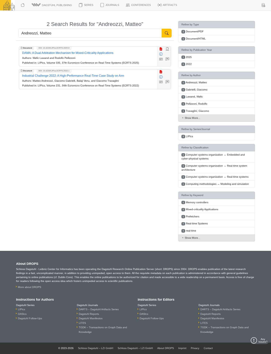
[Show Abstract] (161, 59)
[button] (52, 5)
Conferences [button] (141, 4)
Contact (208, 348)
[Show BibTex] (167, 59)
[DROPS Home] (23, 5)
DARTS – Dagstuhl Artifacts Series (99, 309)
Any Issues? (262, 340)
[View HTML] (167, 49)
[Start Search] (167, 33)
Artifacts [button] (169, 4)
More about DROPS (29, 287)
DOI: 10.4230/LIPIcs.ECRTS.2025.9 (54, 48)
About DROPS (165, 348)
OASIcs (22, 313)
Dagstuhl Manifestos (91, 318)
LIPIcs (21, 309)
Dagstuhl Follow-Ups (30, 318)
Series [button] (88, 4)
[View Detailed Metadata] (161, 54)
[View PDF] (161, 49)
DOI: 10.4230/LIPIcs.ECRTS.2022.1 (54, 71)
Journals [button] (112, 4)
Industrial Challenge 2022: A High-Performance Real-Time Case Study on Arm (73, 75)
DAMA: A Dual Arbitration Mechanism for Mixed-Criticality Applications (67, 52)
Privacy (195, 348)
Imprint (182, 348)
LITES (82, 322)
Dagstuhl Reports (89, 313)
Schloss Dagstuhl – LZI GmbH (95, 348)
